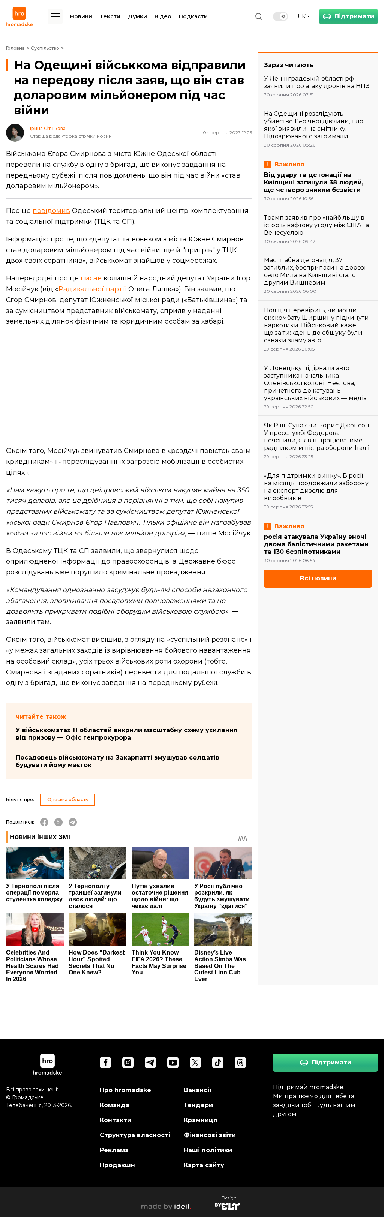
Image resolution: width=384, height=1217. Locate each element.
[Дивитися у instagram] (128, 1062)
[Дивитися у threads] (240, 1062)
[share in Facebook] (44, 822)
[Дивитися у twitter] (195, 1062)
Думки (137, 16)
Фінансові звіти (210, 1135)
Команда (114, 1105)
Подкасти (193, 16)
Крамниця (201, 1120)
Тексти (110, 16)
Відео (162, 16)
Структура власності (135, 1135)
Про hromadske (125, 1090)
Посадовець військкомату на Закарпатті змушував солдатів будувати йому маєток (117, 761)
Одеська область (67, 799)
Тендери (198, 1105)
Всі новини (318, 578)
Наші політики (208, 1150)
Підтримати (354, 16)
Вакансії (198, 1090)
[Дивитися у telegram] (150, 1062)
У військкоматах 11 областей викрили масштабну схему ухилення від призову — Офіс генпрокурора (127, 734)
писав (91, 278)
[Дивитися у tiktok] (218, 1062)
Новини (81, 16)
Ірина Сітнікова (48, 128)
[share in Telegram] (73, 822)
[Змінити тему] (280, 16)
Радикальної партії (92, 289)
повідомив (51, 211)
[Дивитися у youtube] (172, 1062)
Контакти (115, 1120)
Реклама (114, 1150)
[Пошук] (258, 16)
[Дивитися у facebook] (105, 1062)
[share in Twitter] (58, 822)
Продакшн (117, 1165)
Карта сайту (204, 1165)
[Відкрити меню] (55, 16)
